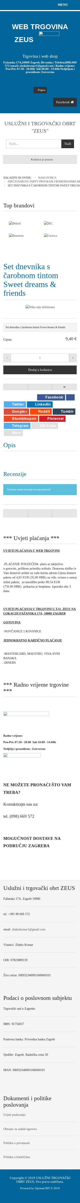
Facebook (63, 102)
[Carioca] (22, 235)
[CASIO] (57, 223)
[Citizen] (57, 235)
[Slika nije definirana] (40, 306)
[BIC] (22, 223)
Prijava (41, 90)
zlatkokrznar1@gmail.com (37, 65)
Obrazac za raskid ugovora (20, 1129)
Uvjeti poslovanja (14, 1114)
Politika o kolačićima (16, 1157)
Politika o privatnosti (16, 1143)
